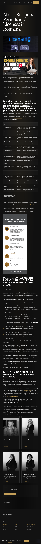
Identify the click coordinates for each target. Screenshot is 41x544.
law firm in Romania (32, 95)
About (16, 526)
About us (8, 3)
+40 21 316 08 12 (7, 504)
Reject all (31, 541)
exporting (14, 305)
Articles (20, 2)
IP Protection (5, 531)
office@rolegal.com (7, 502)
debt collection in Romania (12, 396)
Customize (36, 541)
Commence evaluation (10, 494)
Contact (26, 2)
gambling (32, 204)
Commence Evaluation (36, 3)
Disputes (4, 529)
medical (24, 326)
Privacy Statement (30, 526)
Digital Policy (29, 529)
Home (4, 2)
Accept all (26, 541)
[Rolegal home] (20, 515)
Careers (16, 531)
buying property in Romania (8, 382)
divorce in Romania (27, 390)
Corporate (4, 526)
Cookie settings (17, 539)
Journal (16, 529)
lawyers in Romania (18, 117)
